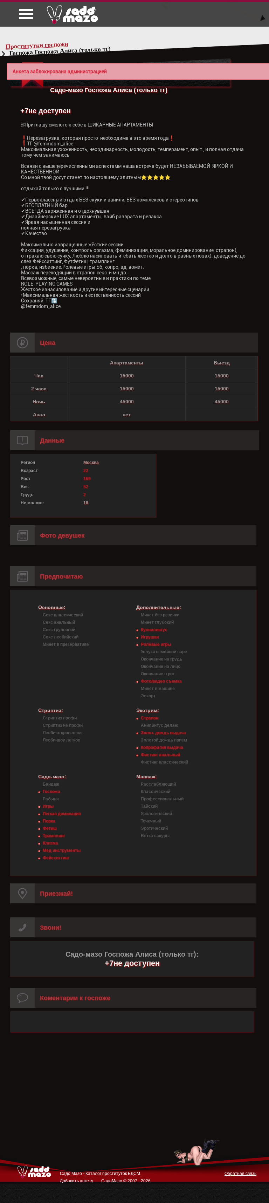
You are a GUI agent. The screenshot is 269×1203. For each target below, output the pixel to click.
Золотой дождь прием (164, 740)
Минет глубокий (157, 622)
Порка (49, 821)
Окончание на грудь (161, 659)
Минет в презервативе (66, 644)
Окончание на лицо (160, 666)
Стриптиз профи (60, 718)
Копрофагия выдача (162, 747)
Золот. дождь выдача (163, 732)
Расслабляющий (158, 784)
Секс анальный (59, 622)
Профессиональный (162, 799)
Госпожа (51, 791)
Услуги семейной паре (164, 651)
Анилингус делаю (159, 725)
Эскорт (148, 695)
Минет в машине (158, 688)
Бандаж (51, 784)
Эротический (154, 828)
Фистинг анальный (160, 754)
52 (85, 486)
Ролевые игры (156, 644)
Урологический (156, 813)
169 (87, 478)
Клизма (50, 843)
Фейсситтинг (56, 857)
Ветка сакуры (155, 835)
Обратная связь (240, 1173)
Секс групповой (59, 629)
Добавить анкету (76, 1180)
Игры (48, 806)
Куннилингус (154, 629)
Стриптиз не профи (63, 725)
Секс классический (63, 615)
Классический (155, 791)
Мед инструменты (62, 850)
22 (85, 470)
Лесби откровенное (63, 732)
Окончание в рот (158, 673)
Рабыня (51, 799)
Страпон (149, 718)
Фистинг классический (164, 762)
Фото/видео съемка (161, 681)
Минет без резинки (160, 615)
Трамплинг (54, 835)
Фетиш (50, 828)
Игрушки (150, 637)
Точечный (151, 821)
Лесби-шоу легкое (61, 740)
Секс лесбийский (60, 637)
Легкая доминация (62, 813)
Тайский (149, 806)
